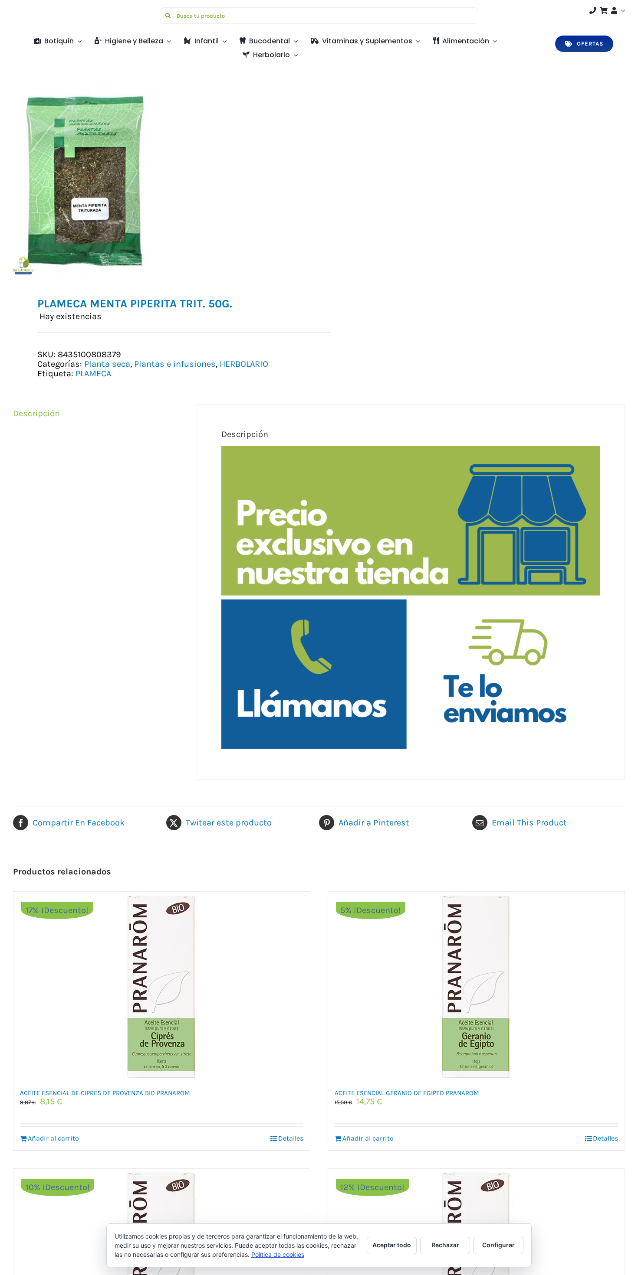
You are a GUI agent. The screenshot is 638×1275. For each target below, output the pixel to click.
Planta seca (107, 364)
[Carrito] (603, 10)
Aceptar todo (391, 1245)
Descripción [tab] (36, 413)
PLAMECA (93, 373)
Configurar (498, 1245)
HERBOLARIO (244, 364)
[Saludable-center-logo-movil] (45, 11)
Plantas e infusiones (175, 364)
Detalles (290, 1138)
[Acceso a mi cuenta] (617, 10)
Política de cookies (277, 1254)
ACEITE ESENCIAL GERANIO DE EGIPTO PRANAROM (407, 1093)
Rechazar (445, 1245)
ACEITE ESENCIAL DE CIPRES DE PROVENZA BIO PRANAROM (105, 1093)
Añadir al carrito (53, 1138)
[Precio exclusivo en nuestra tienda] (410, 450)
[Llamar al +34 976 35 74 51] (593, 10)
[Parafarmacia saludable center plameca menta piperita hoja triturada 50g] (160, 179)
